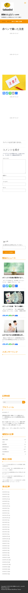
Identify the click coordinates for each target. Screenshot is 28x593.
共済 (3, 442)
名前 (4, 175)
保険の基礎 (5, 439)
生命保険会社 (5, 451)
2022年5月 (5, 510)
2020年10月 (5, 538)
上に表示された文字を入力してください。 (13, 245)
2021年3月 (5, 529)
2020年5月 (5, 548)
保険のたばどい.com (10, 14)
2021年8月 (5, 522)
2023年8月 (5, 501)
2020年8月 (5, 541)
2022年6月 (5, 508)
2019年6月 (5, 573)
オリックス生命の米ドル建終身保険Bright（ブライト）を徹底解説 (13, 477)
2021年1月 (5, 534)
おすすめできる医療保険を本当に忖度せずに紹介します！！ (14, 335)
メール (5, 181)
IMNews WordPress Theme (14, 589)
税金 (3, 454)
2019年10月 (5, 564)
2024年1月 (5, 496)
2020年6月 (5, 545)
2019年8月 (5, 569)
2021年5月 (5, 527)
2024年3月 (5, 494)
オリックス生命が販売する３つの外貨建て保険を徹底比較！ (14, 277)
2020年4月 (5, 550)
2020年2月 (5, 555)
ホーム (4, 21)
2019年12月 (5, 559)
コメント (5, 158)
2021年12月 (5, 515)
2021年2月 (5, 531)
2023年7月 (5, 503)
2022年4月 (5, 513)
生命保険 (4, 449)
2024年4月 (5, 492)
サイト (4, 187)
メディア (9, 21)
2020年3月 (5, 552)
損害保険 (4, 444)
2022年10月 (5, 506)
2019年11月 (5, 562)
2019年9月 (5, 566)
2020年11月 (5, 536)
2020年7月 (5, 543)
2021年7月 (5, 524)
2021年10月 (5, 517)
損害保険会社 (5, 446)
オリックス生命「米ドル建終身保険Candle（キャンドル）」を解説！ (14, 306)
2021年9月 (5, 520)
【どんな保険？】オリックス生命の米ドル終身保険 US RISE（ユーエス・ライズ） (13, 480)
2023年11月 (5, 499)
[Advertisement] (14, 44)
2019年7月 (5, 571)
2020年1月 (5, 557)
